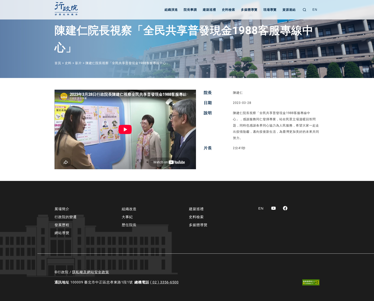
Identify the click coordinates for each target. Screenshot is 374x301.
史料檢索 (228, 10)
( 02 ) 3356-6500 (164, 282)
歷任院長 (129, 225)
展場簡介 (62, 209)
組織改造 (129, 209)
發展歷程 (62, 225)
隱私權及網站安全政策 (90, 272)
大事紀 (127, 217)
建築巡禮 (209, 10)
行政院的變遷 (66, 217)
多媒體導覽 (249, 10)
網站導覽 (62, 233)
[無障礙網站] (310, 282)
